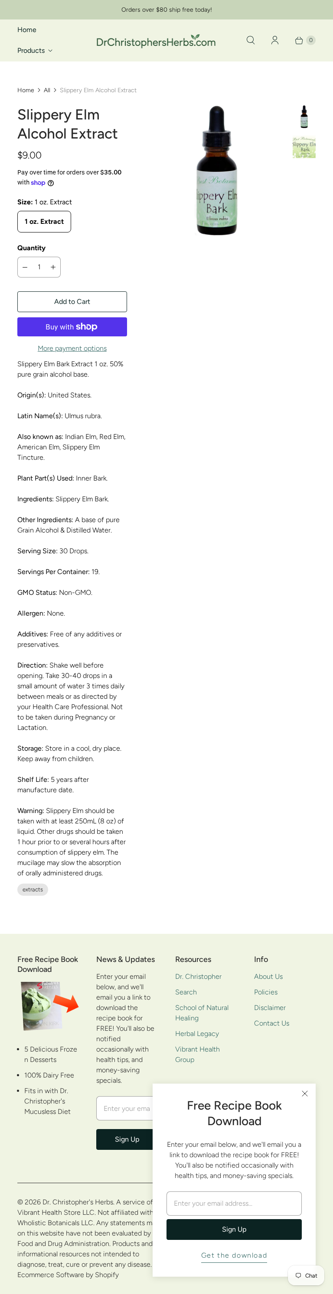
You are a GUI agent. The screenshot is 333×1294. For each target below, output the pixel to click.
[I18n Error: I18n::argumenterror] (304, 116)
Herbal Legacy (197, 1033)
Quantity (31, 248)
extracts (33, 889)
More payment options (72, 348)
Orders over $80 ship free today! (166, 9)
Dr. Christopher (198, 976)
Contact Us (271, 1023)
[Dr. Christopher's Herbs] (156, 40)
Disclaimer (270, 1008)
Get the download (234, 1255)
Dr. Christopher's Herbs (77, 1202)
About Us (268, 976)
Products (31, 50)
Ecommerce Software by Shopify (68, 1275)
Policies (266, 992)
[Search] (250, 40)
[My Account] (275, 40)
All (47, 90)
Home (26, 30)
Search (186, 992)
